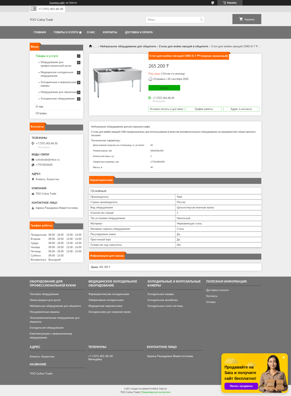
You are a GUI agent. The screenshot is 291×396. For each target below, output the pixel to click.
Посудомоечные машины (45, 311)
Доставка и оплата (139, 32)
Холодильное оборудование (57, 98)
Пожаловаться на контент (156, 392)
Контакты (110, 32)
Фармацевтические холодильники (108, 294)
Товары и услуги (66, 32)
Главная (40, 32)
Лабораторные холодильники (106, 300)
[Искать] (201, 19)
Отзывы (41, 113)
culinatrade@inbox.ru (47, 159)
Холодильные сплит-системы (165, 305)
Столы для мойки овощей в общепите (183, 46)
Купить (164, 87)
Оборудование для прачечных (59, 92)
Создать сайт (57, 2)
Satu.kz (163, 388)
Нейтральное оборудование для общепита (128, 46)
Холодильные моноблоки (162, 300)
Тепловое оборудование (44, 294)
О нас (91, 32)
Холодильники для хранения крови (109, 311)
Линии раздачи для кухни (45, 300)
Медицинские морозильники (105, 305)
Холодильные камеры (160, 294)
